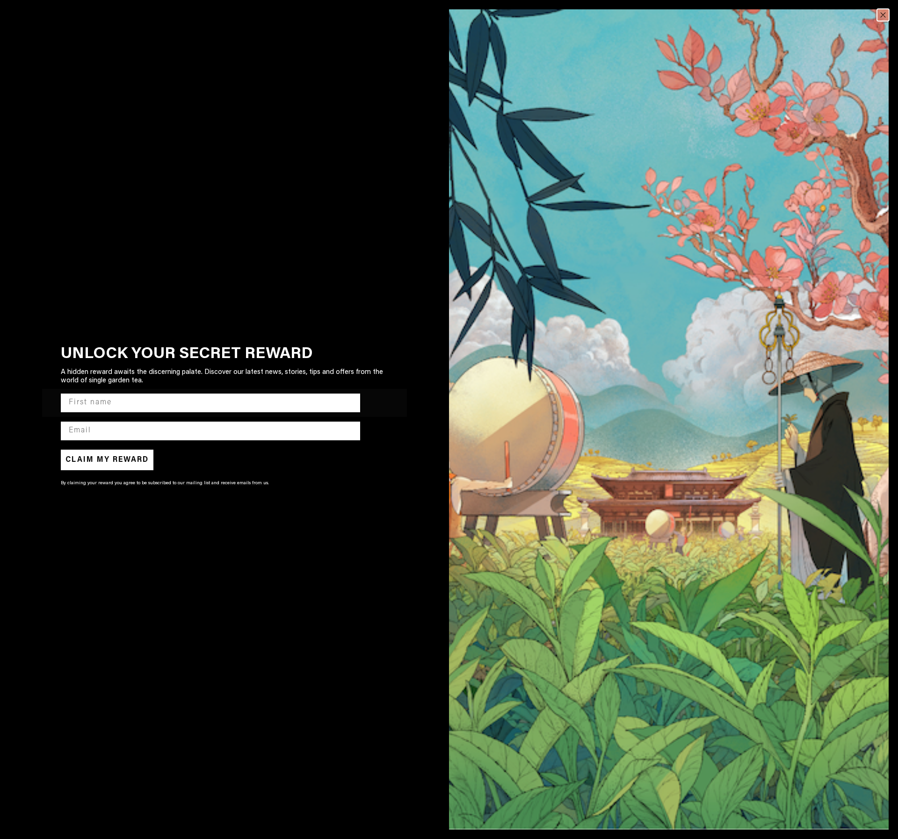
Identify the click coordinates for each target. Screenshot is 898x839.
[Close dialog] (883, 15)
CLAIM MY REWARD (107, 460)
